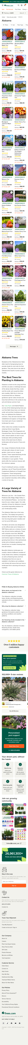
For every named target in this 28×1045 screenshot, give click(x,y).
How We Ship (5, 974)
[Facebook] (11, 1023)
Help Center (5, 971)
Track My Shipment (7, 924)
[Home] (8, 5)
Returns (4, 996)
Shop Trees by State (7, 946)
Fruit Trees (18, 9)
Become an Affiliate (7, 955)
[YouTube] (15, 1023)
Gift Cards (4, 949)
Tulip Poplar (8, 405)
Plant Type (20, 25)
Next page (13, 346)
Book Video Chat (14, 746)
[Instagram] (3, 1023)
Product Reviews (6, 952)
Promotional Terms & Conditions (10, 1007)
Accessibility (5, 1001)
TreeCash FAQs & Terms (8, 979)
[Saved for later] (11, 30)
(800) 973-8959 (15, 750)
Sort (14, 25)
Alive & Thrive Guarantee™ (9, 993)
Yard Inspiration (6, 958)
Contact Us (5, 907)
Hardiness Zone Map (7, 977)
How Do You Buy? (9, 668)
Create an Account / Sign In (9, 927)
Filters (6, 25)
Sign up (14, 885)
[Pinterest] (19, 1023)
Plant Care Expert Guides (8, 944)
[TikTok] (7, 1023)
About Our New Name (8, 982)
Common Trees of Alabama (10, 574)
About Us (4, 938)
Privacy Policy (5, 990)
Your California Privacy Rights (10, 1004)
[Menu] (3, 5)
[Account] (21, 5)
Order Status (5, 965)
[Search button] (18, 5)
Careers (4, 941)
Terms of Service (6, 998)
